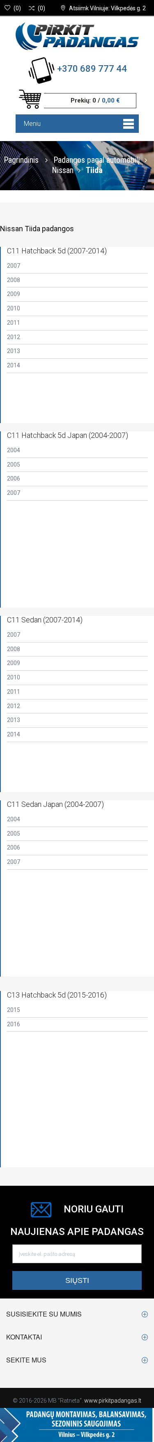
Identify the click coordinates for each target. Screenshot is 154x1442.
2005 (13, 464)
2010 (13, 308)
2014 (13, 365)
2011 (13, 322)
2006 (13, 478)
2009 (13, 294)
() (17, 8)
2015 (13, 1010)
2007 (13, 265)
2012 (13, 337)
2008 (13, 280)
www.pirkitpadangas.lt (112, 1400)
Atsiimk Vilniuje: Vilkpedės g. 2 (107, 8)
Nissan (63, 170)
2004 (13, 450)
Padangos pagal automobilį (96, 159)
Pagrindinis (21, 159)
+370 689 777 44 (92, 69)
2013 (13, 351)
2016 (13, 1024)
